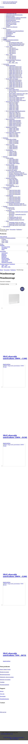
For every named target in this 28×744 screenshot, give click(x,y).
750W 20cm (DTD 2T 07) (15, 76)
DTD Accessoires (10, 88)
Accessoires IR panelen (11, 170)
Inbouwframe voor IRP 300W (16, 175)
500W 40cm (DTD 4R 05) (15, 80)
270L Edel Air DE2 (13, 49)
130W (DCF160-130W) (14, 190)
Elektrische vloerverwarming (13, 21)
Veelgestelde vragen (10, 32)
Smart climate (5, 261)
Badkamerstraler (10, 185)
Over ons (5, 37)
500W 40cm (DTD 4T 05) (15, 68)
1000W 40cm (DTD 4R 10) (15, 82)
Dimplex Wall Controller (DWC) (16, 117)
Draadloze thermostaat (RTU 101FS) (17, 205)
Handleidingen (9, 33)
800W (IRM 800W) (13, 162)
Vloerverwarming (7, 187)
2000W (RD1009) (13, 147)
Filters (7, 221)
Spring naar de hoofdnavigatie (10, 1)
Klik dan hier (3, 712)
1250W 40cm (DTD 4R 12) (15, 84)
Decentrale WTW (10, 207)
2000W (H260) (12, 131)
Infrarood (5, 156)
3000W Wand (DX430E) (15, 121)
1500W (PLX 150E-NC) (15, 115)
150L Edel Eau (12, 58)
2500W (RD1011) (13, 148)
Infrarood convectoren (11, 178)
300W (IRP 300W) (13, 166)
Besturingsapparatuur (11, 20)
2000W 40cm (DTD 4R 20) (15, 86)
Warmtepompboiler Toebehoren (13, 60)
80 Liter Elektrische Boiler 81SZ (16, 44)
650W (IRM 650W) (13, 160)
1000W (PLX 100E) (14, 105)
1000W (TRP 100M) (14, 129)
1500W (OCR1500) (13, 140)
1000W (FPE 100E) (13, 180)
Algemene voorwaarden (18, 737)
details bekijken (6, 364)
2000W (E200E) (13, 155)
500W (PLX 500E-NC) (14, 112)
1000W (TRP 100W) (14, 128)
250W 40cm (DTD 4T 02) (15, 66)
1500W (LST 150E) (14, 136)
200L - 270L (12, 61)
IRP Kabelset (12, 176)
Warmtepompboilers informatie (13, 18)
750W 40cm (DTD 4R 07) (15, 81)
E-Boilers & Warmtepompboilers (10, 40)
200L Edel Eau (12, 57)
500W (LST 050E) (13, 133)
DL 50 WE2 (12, 209)
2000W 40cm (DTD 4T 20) (15, 73)
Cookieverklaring (7, 737)
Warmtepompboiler (4, 684)
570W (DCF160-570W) (14, 193)
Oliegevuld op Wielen (11, 139)
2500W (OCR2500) (13, 143)
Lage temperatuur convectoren (13, 132)
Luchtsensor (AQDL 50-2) (15, 218)
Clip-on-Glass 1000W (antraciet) (16, 97)
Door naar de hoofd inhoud (9, 3)
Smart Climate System (11, 24)
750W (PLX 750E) (13, 104)
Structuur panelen (10, 164)
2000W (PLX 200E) (14, 108)
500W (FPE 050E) (13, 179)
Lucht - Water (9, 46)
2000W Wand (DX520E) (15, 124)
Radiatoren (5, 138)
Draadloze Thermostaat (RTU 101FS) (18, 174)
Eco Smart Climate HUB (15, 171)
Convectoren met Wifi (11, 13)
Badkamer (4, 256)
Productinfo (6, 10)
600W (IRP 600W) (13, 167)
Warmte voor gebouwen (11, 27)
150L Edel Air (12, 52)
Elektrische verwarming (8, 9)
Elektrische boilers (10, 16)
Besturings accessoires (7, 262)
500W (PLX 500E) (13, 103)
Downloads (8, 35)
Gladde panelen (9, 158)
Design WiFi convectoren (12, 78)
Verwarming (13, 229)
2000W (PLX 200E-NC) (15, 116)
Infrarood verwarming (11, 22)
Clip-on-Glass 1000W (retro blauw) (17, 100)
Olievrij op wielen (10, 144)
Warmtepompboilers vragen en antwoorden (16, 17)
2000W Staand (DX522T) (15, 123)
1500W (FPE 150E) (13, 182)
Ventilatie (8, 25)
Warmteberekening (10, 36)
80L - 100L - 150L (13, 62)
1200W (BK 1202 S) (14, 186)
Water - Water (9, 54)
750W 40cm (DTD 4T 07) (15, 69)
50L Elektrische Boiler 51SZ (15, 42)
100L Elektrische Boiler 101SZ (16, 45)
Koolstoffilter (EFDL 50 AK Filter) (17, 223)
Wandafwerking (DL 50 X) (15, 217)
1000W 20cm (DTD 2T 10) (15, 77)
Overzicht (8, 29)
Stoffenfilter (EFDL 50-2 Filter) (16, 222)
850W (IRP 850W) (13, 168)
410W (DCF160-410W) (14, 191)
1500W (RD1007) (13, 146)
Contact (5, 39)
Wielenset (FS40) (13, 96)
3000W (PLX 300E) (14, 109)
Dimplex (2, 7)
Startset (7, 189)
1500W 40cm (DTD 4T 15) (15, 72)
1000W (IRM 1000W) (14, 163)
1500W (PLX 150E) (14, 107)
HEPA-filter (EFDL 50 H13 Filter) (17, 225)
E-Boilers (8, 41)
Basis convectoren (10, 119)
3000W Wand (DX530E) (15, 125)
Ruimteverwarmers (4, 672)
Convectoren (9, 12)
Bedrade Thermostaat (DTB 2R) (16, 172)
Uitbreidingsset (9, 195)
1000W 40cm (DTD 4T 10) (15, 70)
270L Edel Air (12, 48)
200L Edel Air (12, 50)
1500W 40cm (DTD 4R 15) (15, 85)
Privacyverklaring (14, 738)
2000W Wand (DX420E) (15, 120)
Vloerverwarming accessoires (13, 202)
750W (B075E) (12, 151)
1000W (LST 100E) (14, 135)
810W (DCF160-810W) (14, 194)
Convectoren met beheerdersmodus (14, 14)
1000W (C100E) (13, 152)
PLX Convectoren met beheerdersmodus (15, 111)
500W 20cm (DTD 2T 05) (15, 74)
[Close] (0, 228)
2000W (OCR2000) (13, 142)
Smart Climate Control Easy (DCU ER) (18, 93)
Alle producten (6, 226)
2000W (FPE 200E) (13, 183)
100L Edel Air (12, 53)
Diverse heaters (5, 258)
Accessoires (9, 210)
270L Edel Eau (12, 56)
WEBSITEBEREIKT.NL (7, 734)
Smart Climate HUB (14, 89)
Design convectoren (10, 65)
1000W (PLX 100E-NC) (15, 113)
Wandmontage (9, 150)
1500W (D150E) (13, 154)
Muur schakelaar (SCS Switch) (16, 95)
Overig (1, 244)
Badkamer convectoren (11, 127)
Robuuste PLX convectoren (12, 101)
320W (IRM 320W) (13, 159)
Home (1, 269)
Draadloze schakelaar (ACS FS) (16, 219)
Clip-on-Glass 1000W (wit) (15, 99)
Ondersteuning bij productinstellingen (15, 31)
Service (4, 28)
